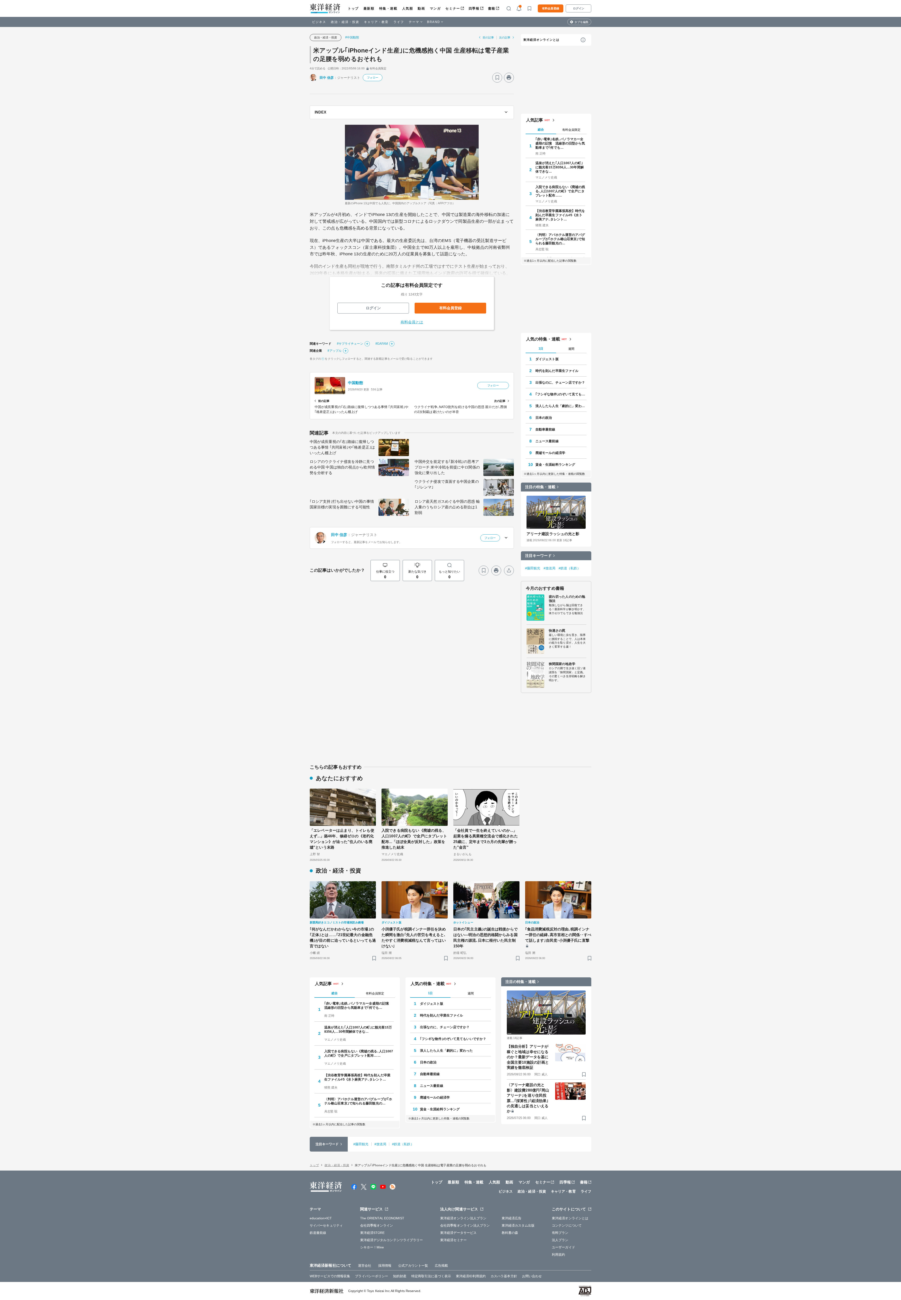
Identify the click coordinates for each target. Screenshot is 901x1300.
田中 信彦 (327, 77)
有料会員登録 (550, 8)
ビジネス (319, 22)
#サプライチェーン (350, 343)
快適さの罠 (557, 630)
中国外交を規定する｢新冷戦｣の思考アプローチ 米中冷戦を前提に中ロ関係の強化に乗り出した (447, 467)
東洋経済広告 (512, 1218)
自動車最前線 (545, 429)
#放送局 (549, 568)
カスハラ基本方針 (504, 1276)
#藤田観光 (532, 568)
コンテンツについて (567, 1225)
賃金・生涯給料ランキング (555, 464)
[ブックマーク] (497, 78)
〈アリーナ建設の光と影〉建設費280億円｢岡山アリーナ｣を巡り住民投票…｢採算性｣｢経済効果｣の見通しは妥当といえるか (528, 1098)
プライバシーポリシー (371, 1276)
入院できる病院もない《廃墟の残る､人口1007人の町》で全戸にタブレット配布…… (560, 191)
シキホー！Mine (372, 1247)
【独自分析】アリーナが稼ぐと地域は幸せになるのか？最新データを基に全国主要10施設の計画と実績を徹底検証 (528, 1056)
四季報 (474, 8)
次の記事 (504, 37)
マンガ (435, 8)
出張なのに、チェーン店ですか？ (560, 382)
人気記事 (534, 120)
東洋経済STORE (372, 1233)
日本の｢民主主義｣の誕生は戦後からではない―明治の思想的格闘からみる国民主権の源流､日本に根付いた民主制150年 (485, 937)
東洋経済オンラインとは (541, 40)
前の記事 (488, 37)
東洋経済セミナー (453, 1240)
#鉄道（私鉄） (569, 568)
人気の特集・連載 (543, 339)
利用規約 (558, 1254)
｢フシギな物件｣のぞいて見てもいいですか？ (561, 394)
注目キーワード (538, 556)
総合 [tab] (541, 129)
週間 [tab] (571, 349)
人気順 (407, 8)
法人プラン (560, 1240)
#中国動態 (352, 37)
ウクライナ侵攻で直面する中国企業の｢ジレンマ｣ (447, 484)
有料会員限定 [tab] (571, 130)
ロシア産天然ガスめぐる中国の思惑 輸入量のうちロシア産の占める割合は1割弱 (447, 507)
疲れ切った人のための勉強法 (567, 599)
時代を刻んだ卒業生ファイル (556, 371)
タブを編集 (581, 22)
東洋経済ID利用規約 (471, 1276)
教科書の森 (510, 1233)
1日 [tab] (540, 348)
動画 (421, 8)
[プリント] (509, 78)
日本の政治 (543, 417)
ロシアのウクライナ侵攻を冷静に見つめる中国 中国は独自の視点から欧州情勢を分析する (342, 467)
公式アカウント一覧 (413, 1265)
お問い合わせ (532, 1276)
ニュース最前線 (547, 441)
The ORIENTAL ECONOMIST (382, 1218)
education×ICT (321, 1218)
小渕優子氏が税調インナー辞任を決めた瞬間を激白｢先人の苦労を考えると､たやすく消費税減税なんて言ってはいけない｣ (414, 937)
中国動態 (355, 383)
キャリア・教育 (376, 22)
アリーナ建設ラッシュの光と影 (553, 534)
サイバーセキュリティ (326, 1225)
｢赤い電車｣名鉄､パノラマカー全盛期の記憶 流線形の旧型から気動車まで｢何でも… (560, 143)
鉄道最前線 (318, 1233)
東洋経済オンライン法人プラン (463, 1218)
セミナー (452, 8)
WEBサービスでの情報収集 (330, 1276)
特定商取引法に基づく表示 (431, 1276)
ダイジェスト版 (547, 359)
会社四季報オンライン (376, 1225)
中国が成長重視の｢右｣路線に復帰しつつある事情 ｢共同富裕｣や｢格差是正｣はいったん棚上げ (342, 447)
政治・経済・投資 (345, 22)
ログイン (578, 8)
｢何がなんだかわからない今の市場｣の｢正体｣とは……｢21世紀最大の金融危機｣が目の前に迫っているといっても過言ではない (343, 937)
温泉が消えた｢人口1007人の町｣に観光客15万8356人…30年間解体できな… (559, 167)
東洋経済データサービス (458, 1233)
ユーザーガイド (563, 1247)
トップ (353, 8)
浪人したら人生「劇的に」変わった (561, 406)
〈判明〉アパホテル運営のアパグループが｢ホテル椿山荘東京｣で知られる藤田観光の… (560, 239)
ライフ (398, 22)
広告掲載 (441, 1265)
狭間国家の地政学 (562, 664)
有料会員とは (412, 322)
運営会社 (364, 1265)
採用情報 (384, 1265)
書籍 (491, 8)
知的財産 (399, 1276)
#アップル (335, 350)
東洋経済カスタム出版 (518, 1225)
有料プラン (560, 1233)
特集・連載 (388, 8)
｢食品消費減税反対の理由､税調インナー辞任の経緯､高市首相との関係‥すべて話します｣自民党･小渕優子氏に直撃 (558, 934)
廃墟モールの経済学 (550, 453)
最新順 (368, 8)
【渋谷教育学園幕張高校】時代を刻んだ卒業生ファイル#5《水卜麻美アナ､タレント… (560, 215)
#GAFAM (381, 343)
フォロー (372, 77)
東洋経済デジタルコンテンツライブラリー (391, 1240)
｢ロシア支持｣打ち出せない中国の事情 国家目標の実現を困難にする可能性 (342, 504)
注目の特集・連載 (540, 487)
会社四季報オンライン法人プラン (465, 1225)
